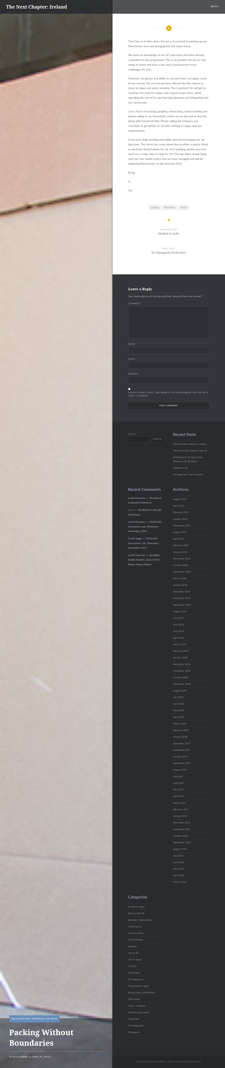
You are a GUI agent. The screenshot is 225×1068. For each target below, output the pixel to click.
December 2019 (181, 591)
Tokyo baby (134, 999)
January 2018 (180, 737)
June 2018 (178, 704)
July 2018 (178, 697)
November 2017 (181, 750)
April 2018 (178, 717)
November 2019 (181, 598)
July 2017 (178, 776)
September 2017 (182, 763)
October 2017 (180, 756)
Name (132, 344)
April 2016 (178, 875)
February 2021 (181, 545)
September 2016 (182, 842)
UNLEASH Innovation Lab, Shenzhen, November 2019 (144, 527)
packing (155, 207)
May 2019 (178, 631)
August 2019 (180, 611)
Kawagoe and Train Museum (188, 474)
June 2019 (178, 624)
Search (131, 434)
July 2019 (178, 618)
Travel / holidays (136, 1006)
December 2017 (181, 743)
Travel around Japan (138, 1012)
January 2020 (180, 585)
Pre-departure (20, 1019)
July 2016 (178, 856)
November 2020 (181, 558)
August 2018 (180, 691)
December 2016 (181, 822)
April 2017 (178, 796)
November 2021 (181, 525)
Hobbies (132, 946)
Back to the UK (136, 913)
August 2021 (180, 532)
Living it (132, 966)
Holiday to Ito (180, 468)
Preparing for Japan (44, 1019)
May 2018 (178, 710)
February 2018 (181, 730)
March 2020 (179, 578)
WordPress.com (193, 1062)
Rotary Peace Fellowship (141, 992)
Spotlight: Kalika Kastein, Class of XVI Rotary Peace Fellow (144, 560)
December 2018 (181, 664)
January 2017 (180, 816)
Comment (135, 304)
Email (132, 359)
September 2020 (182, 572)
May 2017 (178, 789)
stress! (183, 207)
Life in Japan (134, 959)
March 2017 (179, 803)
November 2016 (181, 829)
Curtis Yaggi (134, 538)
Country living (135, 933)
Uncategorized (136, 1025)
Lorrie (23, 1057)
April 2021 (178, 539)
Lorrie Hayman (136, 498)
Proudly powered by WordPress (151, 1062)
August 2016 (180, 849)
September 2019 (182, 605)
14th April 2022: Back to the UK (190, 450)
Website (133, 374)
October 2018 (180, 677)
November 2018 (181, 671)
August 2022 (180, 499)
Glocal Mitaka (135, 940)
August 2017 (180, 770)
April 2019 (178, 638)
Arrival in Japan (136, 907)
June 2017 (178, 783)
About (215, 6)
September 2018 (182, 684)
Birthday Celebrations (139, 920)
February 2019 (181, 651)
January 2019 (180, 657)
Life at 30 (133, 953)
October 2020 (180, 565)
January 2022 (180, 519)
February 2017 (181, 809)
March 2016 (179, 882)
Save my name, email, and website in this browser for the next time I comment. (168, 394)
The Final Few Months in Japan (189, 444)
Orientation (134, 973)
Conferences (135, 926)
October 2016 (180, 836)
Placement (169, 207)
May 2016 (178, 869)
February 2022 (181, 512)
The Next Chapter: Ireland (36, 7)
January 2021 (180, 552)
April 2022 (178, 506)
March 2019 (179, 644)
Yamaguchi (133, 1032)
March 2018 (179, 723)
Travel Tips (133, 1019)
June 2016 (178, 862)
